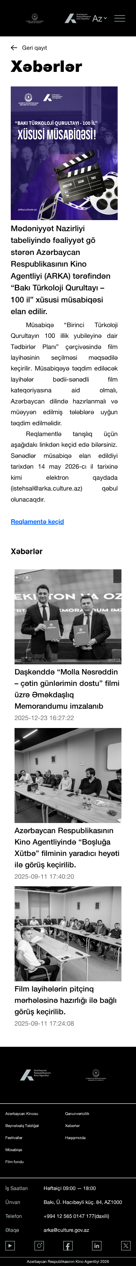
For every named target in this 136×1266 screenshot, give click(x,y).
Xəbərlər (72, 1126)
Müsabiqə (13, 1150)
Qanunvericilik (77, 1113)
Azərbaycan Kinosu (21, 1113)
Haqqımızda (75, 1138)
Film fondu (14, 1162)
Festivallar (13, 1138)
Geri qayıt (34, 47)
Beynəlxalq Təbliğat (22, 1126)
